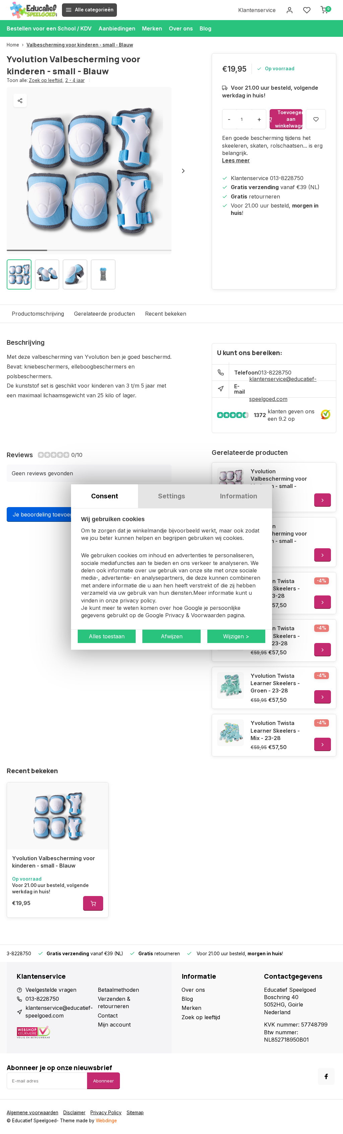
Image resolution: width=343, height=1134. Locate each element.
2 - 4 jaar (75, 80)
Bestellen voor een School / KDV (49, 28)
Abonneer (103, 1080)
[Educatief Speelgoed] (33, 10)
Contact (108, 1015)
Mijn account (114, 1024)
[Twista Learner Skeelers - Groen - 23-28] (230, 685)
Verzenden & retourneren (114, 1002)
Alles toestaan (107, 636)
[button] (183, 170)
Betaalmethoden (118, 989)
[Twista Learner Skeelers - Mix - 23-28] (230, 732)
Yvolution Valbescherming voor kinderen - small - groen (279, 537)
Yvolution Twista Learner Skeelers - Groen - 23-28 (275, 683)
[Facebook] (326, 1076)
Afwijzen (172, 636)
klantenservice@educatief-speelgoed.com (283, 389)
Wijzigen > (236, 636)
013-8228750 (42, 998)
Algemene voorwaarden (32, 1112)
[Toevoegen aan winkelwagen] (93, 903)
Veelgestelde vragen (50, 989)
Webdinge (106, 1120)
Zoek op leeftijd (46, 80)
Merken (152, 28)
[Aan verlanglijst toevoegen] (98, 792)
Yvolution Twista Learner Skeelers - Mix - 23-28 (275, 730)
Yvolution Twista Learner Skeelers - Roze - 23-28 (275, 588)
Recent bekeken (165, 313)
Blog (205, 28)
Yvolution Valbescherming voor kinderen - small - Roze (279, 482)
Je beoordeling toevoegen (46, 514)
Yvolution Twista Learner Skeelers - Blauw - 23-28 (275, 636)
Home (13, 45)
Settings (171, 496)
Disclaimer (74, 1112)
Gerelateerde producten (104, 313)
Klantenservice (257, 10)
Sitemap (135, 1112)
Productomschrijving (38, 313)
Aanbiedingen (116, 28)
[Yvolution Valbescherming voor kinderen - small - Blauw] (57, 816)
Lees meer (236, 160)
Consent (104, 496)
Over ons (181, 28)
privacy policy (137, 600)
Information (238, 496)
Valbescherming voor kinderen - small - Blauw (79, 45)
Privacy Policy (106, 1112)
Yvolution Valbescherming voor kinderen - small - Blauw (53, 862)
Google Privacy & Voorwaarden (185, 615)
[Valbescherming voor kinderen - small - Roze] (230, 481)
